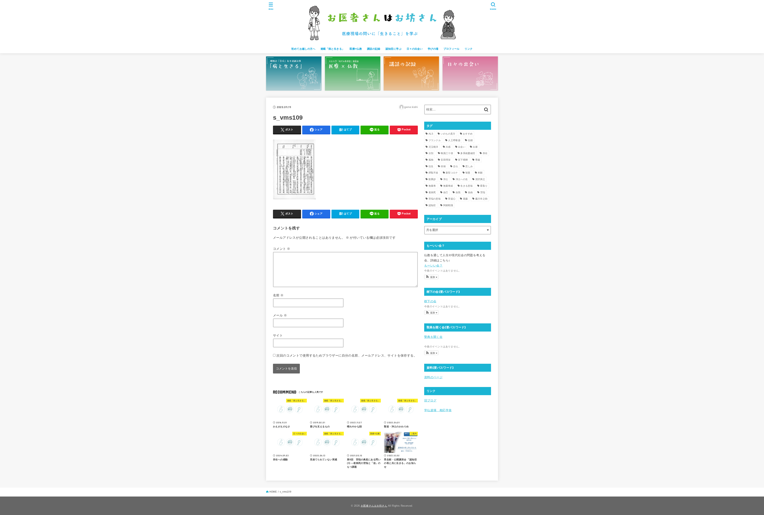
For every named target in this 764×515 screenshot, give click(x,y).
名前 (278, 295)
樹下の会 (430, 301)
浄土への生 (462, 179)
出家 (475, 146)
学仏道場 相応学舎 (438, 410)
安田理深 (445, 159)
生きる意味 (466, 185)
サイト (278, 335)
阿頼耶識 (448, 205)
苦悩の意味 (435, 198)
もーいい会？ (433, 265)
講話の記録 (373, 48)
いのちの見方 (448, 133)
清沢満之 (480, 179)
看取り (483, 185)
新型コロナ (452, 172)
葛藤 (465, 198)
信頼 (470, 140)
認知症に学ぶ (393, 48)
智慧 (467, 172)
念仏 (455, 166)
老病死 (432, 192)
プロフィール (451, 48)
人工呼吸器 (454, 140)
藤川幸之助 (481, 198)
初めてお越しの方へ (303, 48)
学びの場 (433, 48)
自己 (445, 192)
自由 (470, 192)
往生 (431, 166)
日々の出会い (415, 48)
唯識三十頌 (447, 153)
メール (280, 315)
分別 (431, 153)
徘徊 (443, 166)
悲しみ (469, 166)
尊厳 (477, 159)
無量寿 (432, 185)
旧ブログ (430, 400)
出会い (461, 146)
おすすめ (468, 133)
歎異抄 (432, 179)
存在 (485, 153)
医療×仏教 (356, 48)
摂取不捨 (433, 172)
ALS (431, 133)
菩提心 (451, 198)
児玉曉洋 (433, 146)
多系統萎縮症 (467, 153)
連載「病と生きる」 (333, 48)
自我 (458, 192)
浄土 (445, 179)
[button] (431, 277)
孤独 (431, 159)
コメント (281, 248)
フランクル (435, 140)
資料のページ (433, 377)
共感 (448, 146)
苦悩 (482, 192)
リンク (469, 48)
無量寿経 (448, 185)
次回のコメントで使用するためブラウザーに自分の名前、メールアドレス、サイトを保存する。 (346, 355)
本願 (480, 172)
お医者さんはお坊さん (374, 505)
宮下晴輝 (463, 159)
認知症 (432, 205)
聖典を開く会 (433, 336)
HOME (273, 492)
